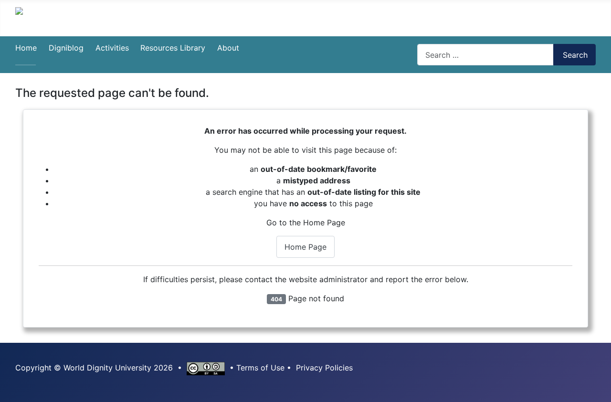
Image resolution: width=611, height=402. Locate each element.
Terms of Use (260, 367)
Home (26, 48)
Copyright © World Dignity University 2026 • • (125, 367)
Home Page (305, 247)
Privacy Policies (324, 367)
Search (575, 55)
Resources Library (172, 48)
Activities (112, 48)
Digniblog (66, 48)
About (228, 48)
